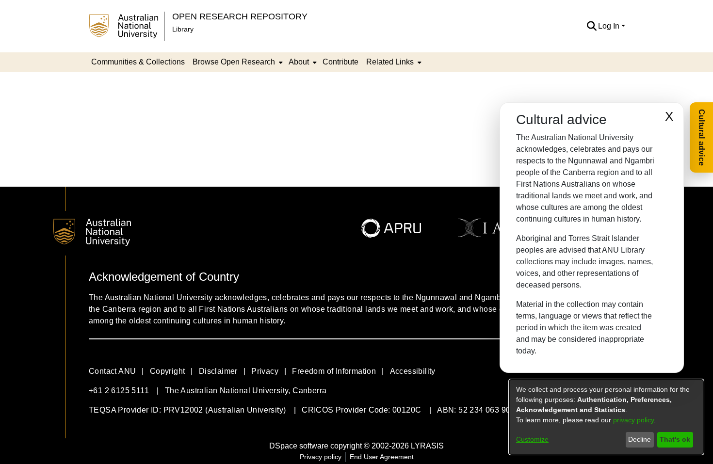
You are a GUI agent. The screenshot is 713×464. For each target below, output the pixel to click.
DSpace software (298, 446)
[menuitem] (237, 62)
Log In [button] (609, 26)
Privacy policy (320, 457)
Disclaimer (218, 371)
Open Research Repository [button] (240, 16)
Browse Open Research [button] (234, 62)
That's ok (675, 439)
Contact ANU (112, 371)
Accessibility (413, 371)
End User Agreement (382, 457)
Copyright (167, 371)
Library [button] (183, 29)
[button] (591, 26)
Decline (639, 439)
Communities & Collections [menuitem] (138, 62)
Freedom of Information (334, 371)
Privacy (264, 371)
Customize (532, 439)
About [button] (299, 62)
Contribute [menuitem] (340, 62)
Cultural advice (701, 137)
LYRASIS (427, 446)
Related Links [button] (390, 62)
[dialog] (606, 417)
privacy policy (633, 420)
